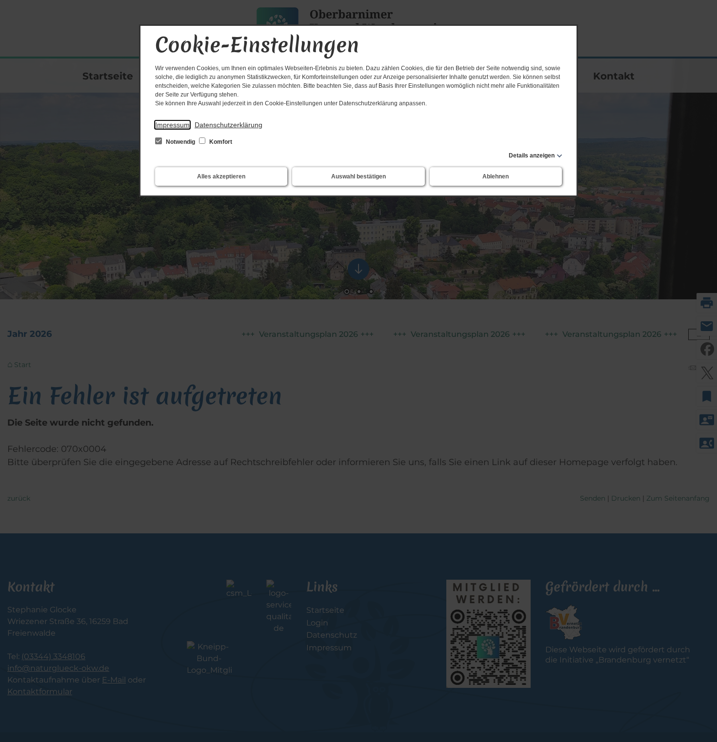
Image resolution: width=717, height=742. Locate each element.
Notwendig (180, 141)
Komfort (220, 141)
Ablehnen (495, 176)
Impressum (172, 125)
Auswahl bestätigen (358, 176)
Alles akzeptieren (221, 176)
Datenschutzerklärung (228, 125)
